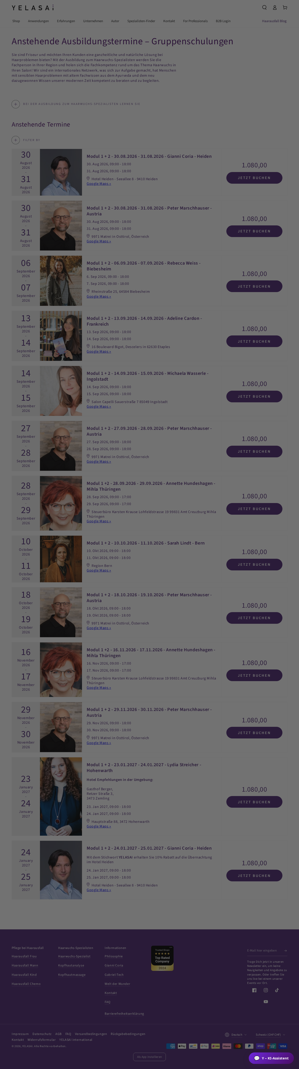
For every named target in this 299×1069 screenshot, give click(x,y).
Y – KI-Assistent (271, 1058)
